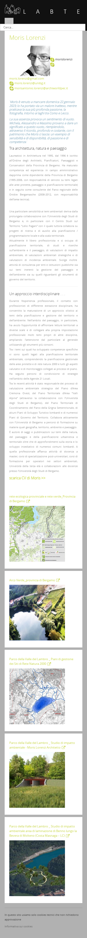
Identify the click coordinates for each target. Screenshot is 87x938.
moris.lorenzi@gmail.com (26, 78)
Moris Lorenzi (27, 38)
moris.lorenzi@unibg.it (29, 83)
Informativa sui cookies (18, 926)
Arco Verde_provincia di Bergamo (32, 580)
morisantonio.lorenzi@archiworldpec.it (41, 88)
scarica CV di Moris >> (27, 477)
